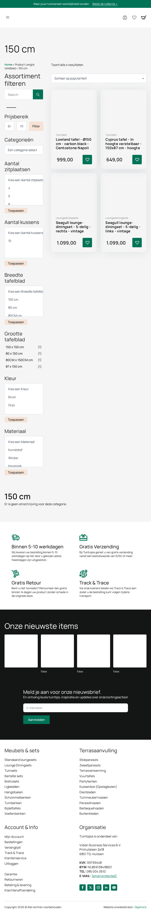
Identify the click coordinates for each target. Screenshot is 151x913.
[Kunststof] (23, 450)
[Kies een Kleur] (23, 389)
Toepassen (16, 210)
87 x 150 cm (14, 366)
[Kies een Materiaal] (23, 442)
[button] (87, 159)
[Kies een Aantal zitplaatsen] (23, 180)
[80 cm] (23, 307)
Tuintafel (61, 135)
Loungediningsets (67, 218)
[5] (23, 196)
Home (8, 64)
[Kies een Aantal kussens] (23, 233)
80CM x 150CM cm (19, 360)
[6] (23, 204)
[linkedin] (106, 887)
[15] (23, 241)
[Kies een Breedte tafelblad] (23, 291)
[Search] (38, 94)
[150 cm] (23, 299)
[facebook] (82, 887)
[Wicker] (23, 458)
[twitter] (90, 887)
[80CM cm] (23, 315)
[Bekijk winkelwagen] (143, 17)
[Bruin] (23, 397)
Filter (36, 126)
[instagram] (98, 887)
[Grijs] (23, 405)
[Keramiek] (23, 466)
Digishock (140, 907)
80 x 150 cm (14, 353)
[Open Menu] (8, 18)
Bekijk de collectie (103, 4)
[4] (23, 188)
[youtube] (114, 887)
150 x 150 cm (15, 347)
